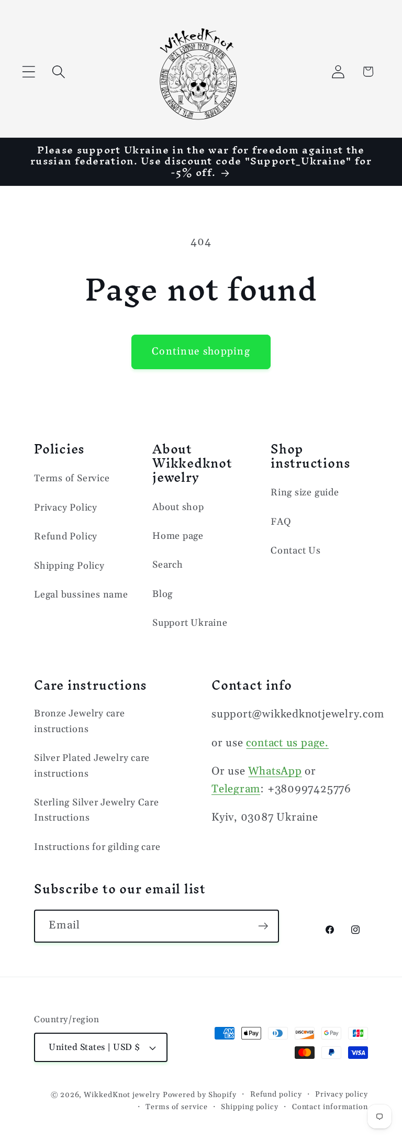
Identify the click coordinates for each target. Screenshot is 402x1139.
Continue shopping (201, 351)
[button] (28, 71)
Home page (178, 536)
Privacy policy (341, 1094)
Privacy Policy (65, 508)
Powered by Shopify (200, 1095)
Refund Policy (65, 536)
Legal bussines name (81, 595)
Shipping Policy (69, 566)
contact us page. (287, 743)
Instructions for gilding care (97, 847)
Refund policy (276, 1094)
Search (167, 565)
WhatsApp (275, 771)
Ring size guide (305, 492)
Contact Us (296, 551)
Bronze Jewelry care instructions (79, 721)
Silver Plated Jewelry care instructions (92, 765)
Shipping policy (249, 1107)
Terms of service (177, 1107)
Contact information (330, 1107)
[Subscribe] (263, 926)
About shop (178, 507)
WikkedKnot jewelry (122, 1095)
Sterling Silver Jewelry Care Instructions (96, 810)
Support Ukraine (190, 623)
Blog (162, 594)
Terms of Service (71, 478)
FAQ (281, 522)
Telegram (235, 789)
